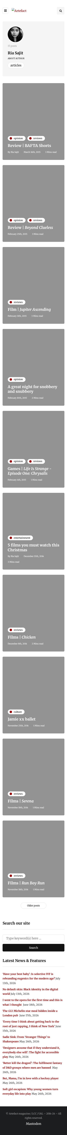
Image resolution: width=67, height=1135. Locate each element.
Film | (29, 309)
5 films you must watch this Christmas (33, 547)
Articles (15, 65)
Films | (22, 637)
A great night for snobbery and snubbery (32, 389)
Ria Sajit (15, 53)
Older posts (33, 905)
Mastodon (33, 1124)
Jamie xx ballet (22, 719)
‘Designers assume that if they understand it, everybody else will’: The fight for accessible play (31, 1052)
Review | (30, 227)
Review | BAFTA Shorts (29, 145)
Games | (29, 471)
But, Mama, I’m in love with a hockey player (31, 1078)
